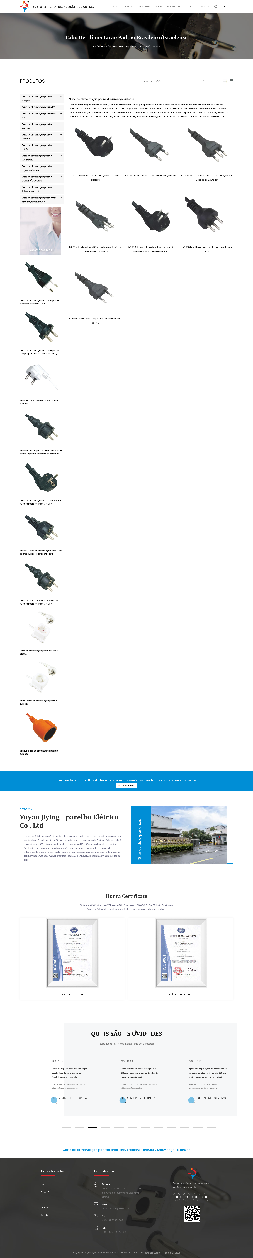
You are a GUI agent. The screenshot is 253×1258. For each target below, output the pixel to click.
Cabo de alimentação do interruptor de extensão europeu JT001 (40, 302)
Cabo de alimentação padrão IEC (38, 107)
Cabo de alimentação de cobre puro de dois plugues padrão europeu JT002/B (40, 352)
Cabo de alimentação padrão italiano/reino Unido (37, 189)
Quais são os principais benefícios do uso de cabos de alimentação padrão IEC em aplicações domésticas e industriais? (139, 1072)
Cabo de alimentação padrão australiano (37, 157)
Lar (115, 6)
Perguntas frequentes (167, 6)
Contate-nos (128, 785)
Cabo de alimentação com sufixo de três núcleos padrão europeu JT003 (40, 502)
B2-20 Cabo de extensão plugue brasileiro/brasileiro (151, 175)
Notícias (190, 6)
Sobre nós (128, 6)
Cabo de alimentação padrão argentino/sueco (37, 168)
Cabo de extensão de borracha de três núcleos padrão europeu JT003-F (40, 602)
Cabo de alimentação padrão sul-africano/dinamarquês (39, 199)
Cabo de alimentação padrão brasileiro (89, 112)
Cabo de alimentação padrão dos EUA (39, 115)
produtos (144, 6)
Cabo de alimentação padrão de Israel (88, 104)
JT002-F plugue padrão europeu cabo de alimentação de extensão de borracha (41, 452)
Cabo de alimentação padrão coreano (37, 136)
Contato (204, 6)
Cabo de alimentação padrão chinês (37, 147)
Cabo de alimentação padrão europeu (37, 98)
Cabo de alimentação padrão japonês (37, 126)
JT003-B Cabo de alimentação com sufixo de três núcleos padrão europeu (41, 552)
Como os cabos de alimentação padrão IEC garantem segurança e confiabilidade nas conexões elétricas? (70, 1072)
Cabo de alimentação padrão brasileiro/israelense (37, 178)
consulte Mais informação (70, 1097)
